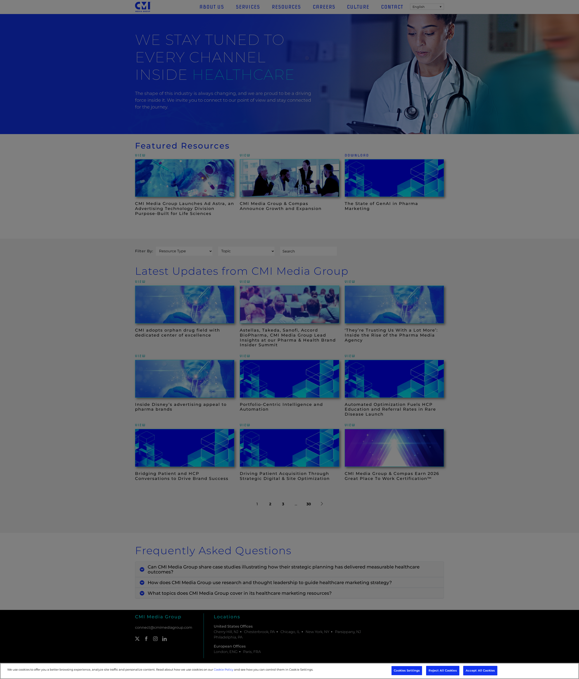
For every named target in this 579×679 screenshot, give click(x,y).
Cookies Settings (407, 670)
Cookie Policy (223, 669)
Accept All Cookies (480, 670)
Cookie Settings (301, 669)
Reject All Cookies (443, 670)
